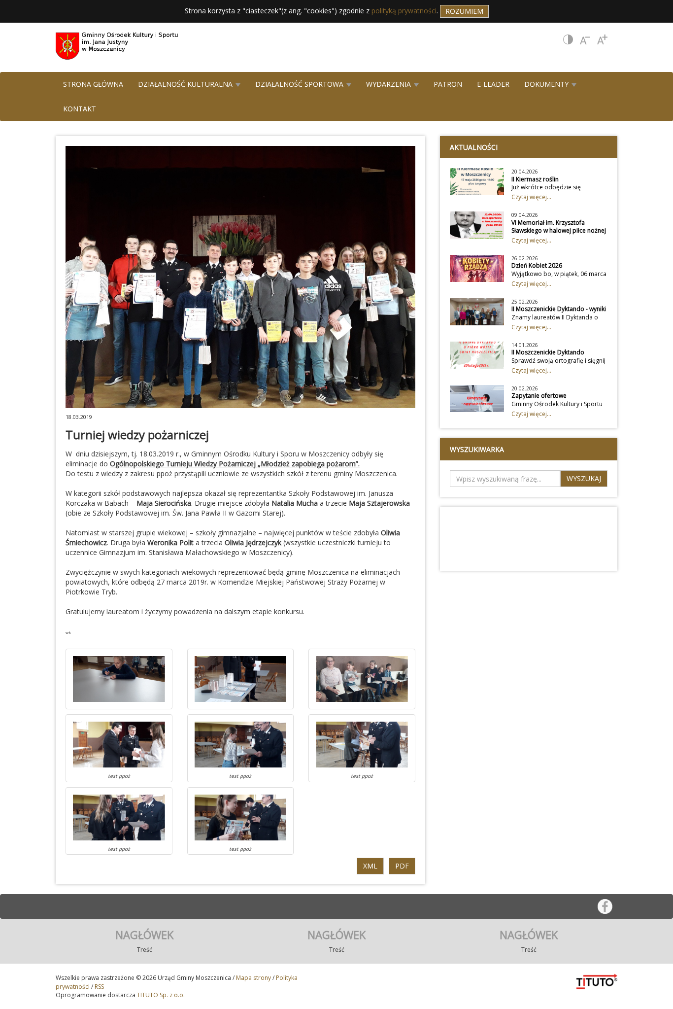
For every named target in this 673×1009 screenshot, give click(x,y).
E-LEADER (493, 84)
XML (370, 865)
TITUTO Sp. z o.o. (160, 995)
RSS (99, 986)
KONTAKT (79, 108)
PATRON (448, 84)
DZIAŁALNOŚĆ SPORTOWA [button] (300, 84)
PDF (402, 865)
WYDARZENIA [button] (389, 84)
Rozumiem (464, 11)
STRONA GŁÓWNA (93, 84)
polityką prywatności (404, 10)
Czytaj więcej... (531, 197)
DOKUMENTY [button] (547, 84)
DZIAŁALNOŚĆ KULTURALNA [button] (186, 84)
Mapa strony (253, 978)
